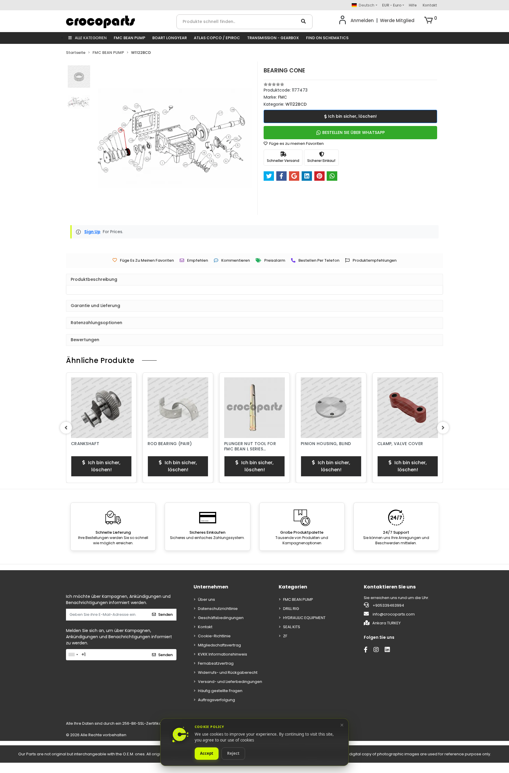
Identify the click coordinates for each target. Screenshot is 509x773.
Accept (206, 753)
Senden (165, 614)
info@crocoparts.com (394, 614)
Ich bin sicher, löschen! (352, 116)
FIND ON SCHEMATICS (327, 38)
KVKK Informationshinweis (222, 654)
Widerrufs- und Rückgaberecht (227, 672)
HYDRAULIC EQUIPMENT (304, 618)
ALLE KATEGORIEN (90, 38)
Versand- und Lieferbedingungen (230, 681)
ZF (285, 636)
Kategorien (293, 586)
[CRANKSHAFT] (101, 407)
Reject (233, 753)
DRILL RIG (291, 608)
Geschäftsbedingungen (221, 618)
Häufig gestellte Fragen (220, 691)
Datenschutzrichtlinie (218, 608)
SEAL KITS (291, 627)
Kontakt (430, 5)
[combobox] (73, 654)
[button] (430, 20)
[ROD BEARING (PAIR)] (178, 407)
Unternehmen (211, 586)
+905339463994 (388, 605)
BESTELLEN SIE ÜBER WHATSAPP (353, 132)
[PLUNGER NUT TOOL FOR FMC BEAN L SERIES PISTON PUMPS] (254, 407)
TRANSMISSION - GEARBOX (273, 38)
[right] (443, 427)
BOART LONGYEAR (169, 38)
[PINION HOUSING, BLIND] (331, 407)
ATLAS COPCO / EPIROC (217, 38)
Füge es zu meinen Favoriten (296, 143)
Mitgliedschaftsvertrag (219, 645)
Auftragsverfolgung (216, 700)
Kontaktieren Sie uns (390, 586)
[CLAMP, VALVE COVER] (407, 407)
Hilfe (413, 5)
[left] (66, 427)
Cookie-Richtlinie (214, 636)
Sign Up (92, 232)
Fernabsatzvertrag (216, 663)
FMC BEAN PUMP (129, 38)
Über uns (206, 599)
